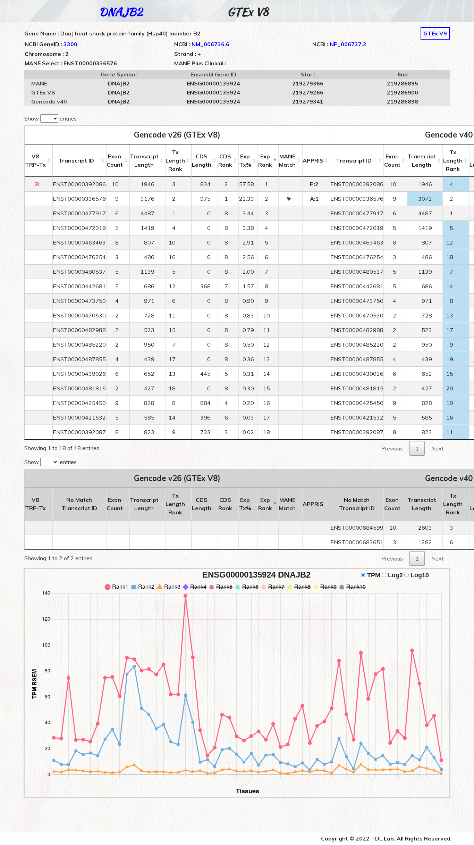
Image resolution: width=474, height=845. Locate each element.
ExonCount (115, 160)
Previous (392, 448)
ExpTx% (245, 160)
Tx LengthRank (175, 160)
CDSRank (225, 160)
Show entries (50, 118)
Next (437, 448)
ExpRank (265, 160)
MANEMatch (287, 160)
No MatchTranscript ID (79, 504)
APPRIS (313, 160)
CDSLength (201, 160)
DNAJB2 (121, 11)
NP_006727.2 (348, 44)
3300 (70, 44)
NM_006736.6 (210, 44)
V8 (35, 160)
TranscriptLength (144, 160)
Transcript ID (76, 160)
